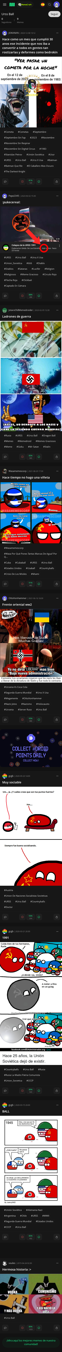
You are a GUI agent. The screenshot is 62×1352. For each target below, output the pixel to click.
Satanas (23, 268)
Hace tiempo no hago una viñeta (26, 477)
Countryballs (47, 568)
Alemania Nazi (35, 1209)
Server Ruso (25, 709)
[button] (49, 5)
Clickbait (27, 280)
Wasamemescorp (17, 470)
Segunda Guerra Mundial (18, 692)
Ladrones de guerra (16, 316)
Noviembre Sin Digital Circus (20, 148)
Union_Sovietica (14, 263)
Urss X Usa (37, 160)
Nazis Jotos (11, 703)
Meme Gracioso (30, 274)
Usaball (31, 568)
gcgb (11, 775)
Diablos (9, 268)
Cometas (23, 131)
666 (30, 263)
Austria (9, 890)
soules (12, 1262)
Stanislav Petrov (14, 154)
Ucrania (10, 709)
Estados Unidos (14, 568)
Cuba (8, 562)
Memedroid (25, 441)
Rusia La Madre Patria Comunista (23, 1074)
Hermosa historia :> (16, 1269)
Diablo (41, 263)
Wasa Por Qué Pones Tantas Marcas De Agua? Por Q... (30, 555)
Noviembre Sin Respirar (18, 143)
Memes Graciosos (46, 441)
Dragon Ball (49, 435)
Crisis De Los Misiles (16, 573)
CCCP (30, 1080)
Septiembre (40, 131)
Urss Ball (21, 160)
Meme (9, 446)
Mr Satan (34, 446)
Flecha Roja (11, 280)
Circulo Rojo (50, 274)
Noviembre (48, 137)
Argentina (11, 1215)
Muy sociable (11, 782)
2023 (34, 137)
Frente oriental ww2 (17, 604)
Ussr (52, 154)
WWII (46, 1215)
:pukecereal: (11, 202)
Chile (24, 1215)
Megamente (12, 698)
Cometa (10, 131)
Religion (50, 268)
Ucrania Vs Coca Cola (16, 686)
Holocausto (43, 703)
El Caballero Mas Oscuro (41, 165)
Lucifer (36, 268)
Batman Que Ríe (14, 165)
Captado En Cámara (16, 285)
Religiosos (11, 274)
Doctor (9, 907)
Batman (53, 160)
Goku (21, 446)
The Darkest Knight (15, 171)
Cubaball (21, 562)
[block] (57, 32)
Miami (36, 573)
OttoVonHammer (17, 598)
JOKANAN (14, 32)
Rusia (8, 435)
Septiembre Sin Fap (16, 137)
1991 (5, 938)
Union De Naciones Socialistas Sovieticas (27, 895)
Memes (9, 441)
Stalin (47, 446)
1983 (43, 148)
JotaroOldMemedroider (21, 310)
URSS (8, 160)
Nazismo (27, 703)
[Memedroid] (12, 4)
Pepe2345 (14, 195)
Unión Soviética (36, 154)
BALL (5, 1111)
